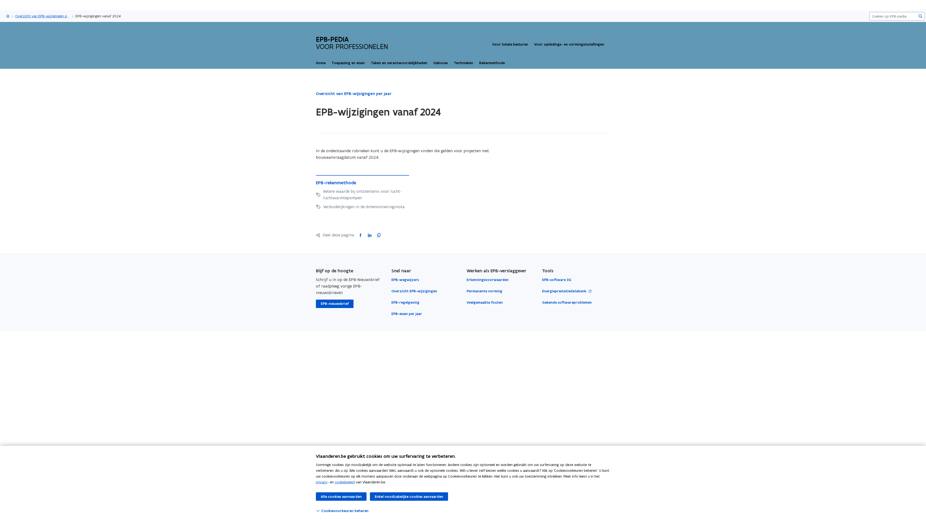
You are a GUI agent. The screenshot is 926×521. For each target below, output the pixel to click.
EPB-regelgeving (405, 302)
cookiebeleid (345, 482)
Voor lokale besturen (510, 44)
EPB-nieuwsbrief (335, 303)
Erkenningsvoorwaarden (488, 279)
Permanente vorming (484, 291)
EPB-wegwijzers (405, 279)
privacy (321, 482)
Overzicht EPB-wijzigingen (414, 291)
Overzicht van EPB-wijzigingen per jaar (42, 16)
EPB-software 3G (556, 279)
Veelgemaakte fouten (485, 302)
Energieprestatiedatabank (564, 291)
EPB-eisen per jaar (406, 313)
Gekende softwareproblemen (567, 302)
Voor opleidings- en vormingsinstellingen (569, 44)
